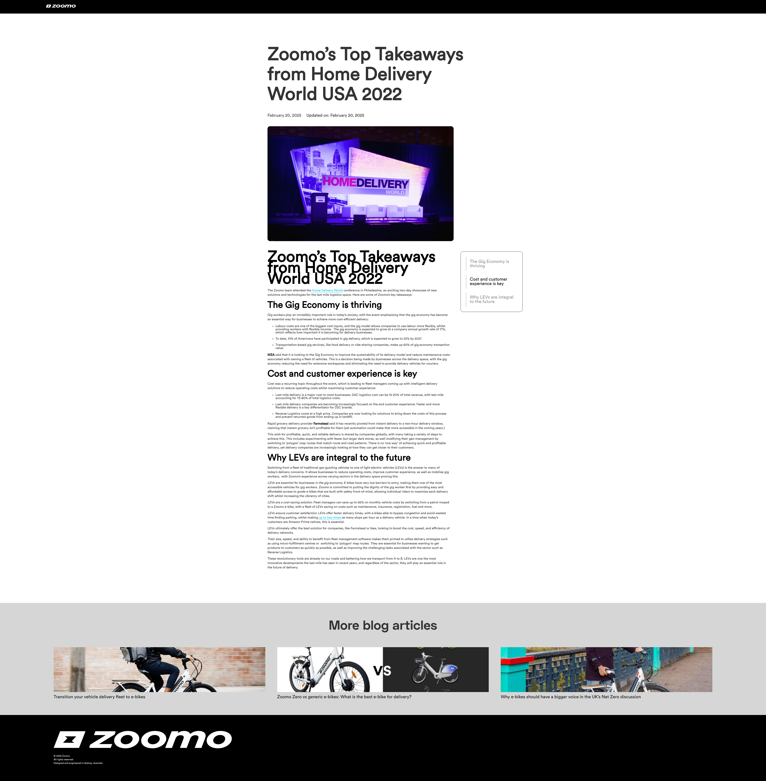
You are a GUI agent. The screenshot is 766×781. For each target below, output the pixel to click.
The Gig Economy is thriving (489, 263)
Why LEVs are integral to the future (491, 299)
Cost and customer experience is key (488, 281)
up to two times (329, 517)
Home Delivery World (327, 290)
